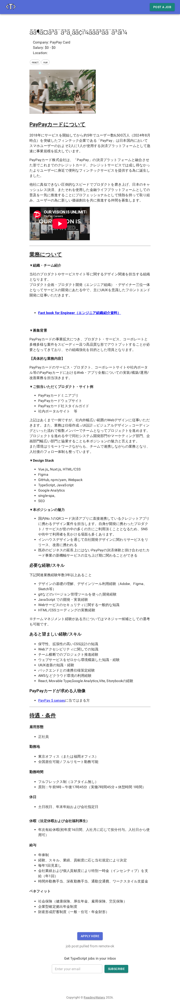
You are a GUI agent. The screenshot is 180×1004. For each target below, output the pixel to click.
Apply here (90, 936)
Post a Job (162, 7)
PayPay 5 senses (51, 700)
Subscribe (116, 969)
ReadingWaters (94, 997)
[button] (35, 62)
